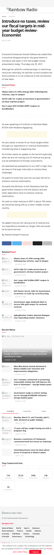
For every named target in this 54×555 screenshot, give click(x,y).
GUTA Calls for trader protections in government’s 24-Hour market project (31, 270)
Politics (20, 531)
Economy (5, 534)
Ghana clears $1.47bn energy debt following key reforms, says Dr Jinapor (31, 259)
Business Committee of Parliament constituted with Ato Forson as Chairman (32, 440)
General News (7, 528)
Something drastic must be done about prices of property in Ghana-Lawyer (31, 451)
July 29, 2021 (6, 40)
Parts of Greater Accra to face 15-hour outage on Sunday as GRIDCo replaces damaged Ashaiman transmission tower (25, 354)
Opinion (38, 531)
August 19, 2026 (20, 286)
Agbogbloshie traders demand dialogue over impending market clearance (32, 316)
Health (29, 531)
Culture (26, 534)
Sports (26, 528)
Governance (17, 536)
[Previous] (25, 116)
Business (12, 16)
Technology (29, 536)
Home (4, 16)
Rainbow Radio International (18, 518)
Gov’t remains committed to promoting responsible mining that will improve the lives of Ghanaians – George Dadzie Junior (32, 382)
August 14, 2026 (20, 310)
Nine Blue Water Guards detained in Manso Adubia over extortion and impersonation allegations (30, 368)
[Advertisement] (27, 3)
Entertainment (8, 531)
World (18, 528)
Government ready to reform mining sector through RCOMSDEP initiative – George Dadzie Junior (31, 395)
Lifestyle (36, 534)
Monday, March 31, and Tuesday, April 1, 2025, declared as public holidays (32, 418)
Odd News (16, 534)
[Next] (29, 116)
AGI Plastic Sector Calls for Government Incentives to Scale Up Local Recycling (32, 292)
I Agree (35, 552)
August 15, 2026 (20, 297)
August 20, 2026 (20, 264)
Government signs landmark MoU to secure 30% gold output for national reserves (30, 304)
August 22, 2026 (10, 360)
